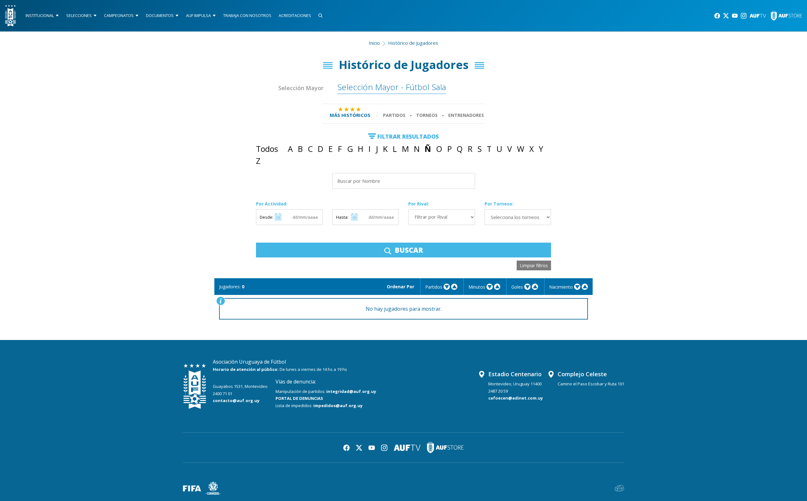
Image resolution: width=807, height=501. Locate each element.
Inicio (374, 43)
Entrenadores (466, 115)
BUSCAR (408, 250)
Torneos (427, 115)
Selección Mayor (300, 88)
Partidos (394, 115)
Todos (267, 148)
